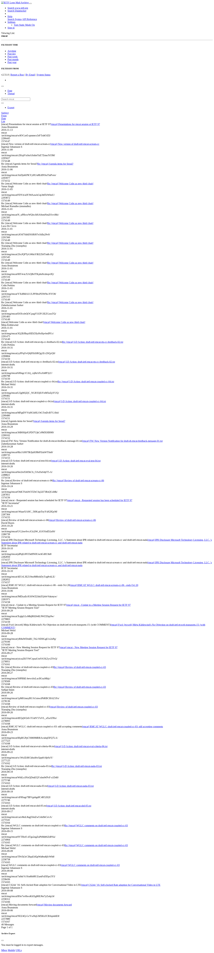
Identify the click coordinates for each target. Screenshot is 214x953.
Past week (13, 56)
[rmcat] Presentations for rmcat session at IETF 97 (75, 124)
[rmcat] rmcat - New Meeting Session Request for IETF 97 (88, 647)
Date (10, 90)
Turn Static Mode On (24, 25)
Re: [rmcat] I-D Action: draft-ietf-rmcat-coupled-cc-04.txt (86, 381)
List (3, 121)
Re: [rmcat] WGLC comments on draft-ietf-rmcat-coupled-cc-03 (96, 825)
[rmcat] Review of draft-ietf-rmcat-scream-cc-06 (72, 520)
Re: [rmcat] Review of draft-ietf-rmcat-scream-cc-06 (78, 480)
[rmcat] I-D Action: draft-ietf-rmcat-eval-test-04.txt (76, 460)
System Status (43, 74)
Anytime (12, 51)
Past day (12, 53)
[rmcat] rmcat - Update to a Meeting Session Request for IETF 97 (98, 605)
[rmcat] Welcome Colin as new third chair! (64, 322)
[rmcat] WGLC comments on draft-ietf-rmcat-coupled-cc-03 (90, 865)
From (4, 115)
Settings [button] (11, 22)
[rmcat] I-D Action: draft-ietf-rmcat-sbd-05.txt (68, 805)
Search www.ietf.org (18, 8)
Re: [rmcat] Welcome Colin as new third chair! (70, 183)
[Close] (2, 940)
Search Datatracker (17, 10)
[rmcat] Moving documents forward (54, 904)
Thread (11, 93)
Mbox (4, 950)
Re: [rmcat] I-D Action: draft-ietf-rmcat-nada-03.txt (77, 766)
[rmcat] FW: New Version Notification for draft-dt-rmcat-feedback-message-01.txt (122, 441)
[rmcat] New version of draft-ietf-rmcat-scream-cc (74, 144)
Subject (5, 113)
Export (11, 107)
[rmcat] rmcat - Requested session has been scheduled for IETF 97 (99, 500)
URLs (19, 950)
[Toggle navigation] (30, 3)
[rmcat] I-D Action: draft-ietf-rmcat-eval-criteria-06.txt (80, 746)
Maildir (11, 950)
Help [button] (10, 16)
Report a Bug (17, 74)
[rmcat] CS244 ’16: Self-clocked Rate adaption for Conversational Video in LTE (120, 885)
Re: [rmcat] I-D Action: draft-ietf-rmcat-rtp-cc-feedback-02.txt (92, 342)
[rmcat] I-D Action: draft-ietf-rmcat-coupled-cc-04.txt (80, 401)
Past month (13, 59)
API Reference (29, 19)
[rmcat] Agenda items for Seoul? (49, 421)
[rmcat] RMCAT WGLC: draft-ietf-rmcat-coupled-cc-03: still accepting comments (122, 726)
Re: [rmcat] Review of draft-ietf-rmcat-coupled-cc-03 (80, 667)
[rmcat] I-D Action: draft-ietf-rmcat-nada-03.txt (70, 786)
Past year (12, 62)
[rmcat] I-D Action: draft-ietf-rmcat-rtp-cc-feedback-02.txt (86, 361)
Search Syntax (15, 19)
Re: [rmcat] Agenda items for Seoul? (55, 163)
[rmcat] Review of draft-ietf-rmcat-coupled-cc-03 (74, 706)
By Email (30, 74)
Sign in (11, 27)
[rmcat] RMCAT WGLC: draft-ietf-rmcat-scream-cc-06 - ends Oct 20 (104, 585)
